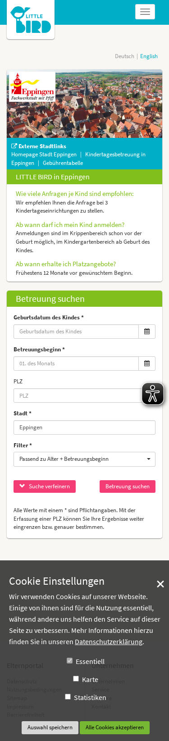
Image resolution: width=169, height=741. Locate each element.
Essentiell (90, 661)
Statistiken (90, 697)
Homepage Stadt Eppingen (44, 154)
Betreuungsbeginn (37, 349)
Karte (90, 679)
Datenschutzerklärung (108, 641)
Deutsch (124, 56)
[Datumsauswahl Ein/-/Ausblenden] (146, 331)
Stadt (20, 413)
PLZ (18, 381)
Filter (21, 445)
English (149, 56)
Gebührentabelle (63, 163)
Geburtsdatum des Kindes (47, 317)
